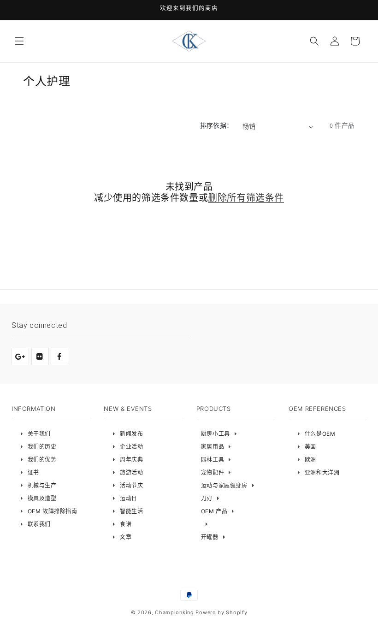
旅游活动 (131, 472)
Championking (174, 612)
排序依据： (216, 125)
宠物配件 (212, 472)
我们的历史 (42, 446)
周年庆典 (131, 459)
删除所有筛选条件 (246, 197)
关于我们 (39, 433)
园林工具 (212, 459)
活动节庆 (131, 485)
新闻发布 (131, 433)
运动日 (128, 498)
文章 (125, 537)
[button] (19, 41)
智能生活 (131, 511)
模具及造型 (42, 498)
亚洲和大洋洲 (322, 472)
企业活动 (131, 446)
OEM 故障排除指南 (52, 511)
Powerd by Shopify (221, 612)
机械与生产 (42, 485)
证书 (33, 472)
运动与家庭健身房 (224, 485)
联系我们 (39, 524)
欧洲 (310, 459)
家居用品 (212, 446)
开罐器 (210, 537)
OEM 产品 (214, 511)
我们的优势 (42, 459)
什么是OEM (320, 433)
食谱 (125, 524)
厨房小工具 (215, 433)
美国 (310, 446)
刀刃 (207, 498)
